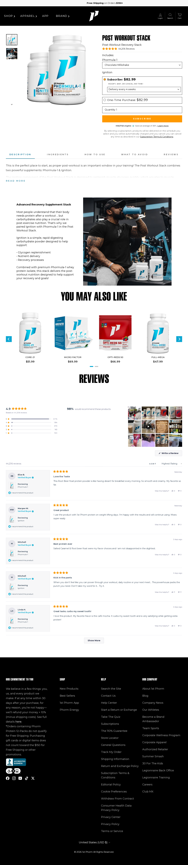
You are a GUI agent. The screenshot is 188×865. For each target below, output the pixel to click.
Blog (145, 695)
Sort (153, 464)
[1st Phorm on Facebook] (7, 778)
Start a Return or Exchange (119, 709)
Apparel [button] (27, 16)
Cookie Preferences (114, 791)
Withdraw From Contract (117, 798)
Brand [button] (61, 16)
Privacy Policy (110, 824)
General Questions (113, 745)
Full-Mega (157, 357)
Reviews (171, 154)
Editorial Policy (111, 784)
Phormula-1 (23, 487)
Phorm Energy (69, 709)
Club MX (147, 791)
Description (20, 154)
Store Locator (110, 738)
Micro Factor (72, 357)
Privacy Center (110, 817)
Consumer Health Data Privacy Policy (116, 808)
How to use (95, 154)
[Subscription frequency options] (142, 89)
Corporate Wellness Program (161, 735)
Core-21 (30, 357)
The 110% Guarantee (114, 731)
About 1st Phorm (153, 688)
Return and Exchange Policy (120, 766)
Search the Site (111, 688)
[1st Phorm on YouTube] (20, 778)
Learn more (162, 126)
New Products (69, 688)
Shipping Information (115, 759)
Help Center (109, 702)
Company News (152, 702)
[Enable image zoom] (56, 70)
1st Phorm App (69, 702)
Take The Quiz (110, 716)
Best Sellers (67, 695)
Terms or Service (112, 831)
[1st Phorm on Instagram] (14, 778)
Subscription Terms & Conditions (156, 136)
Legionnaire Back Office (158, 770)
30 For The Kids (152, 763)
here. (18, 721)
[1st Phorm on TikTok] (26, 778)
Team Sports (150, 728)
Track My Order (111, 752)
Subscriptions (110, 723)
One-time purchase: (127, 100)
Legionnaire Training (156, 777)
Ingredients (58, 154)
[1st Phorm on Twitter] (33, 778)
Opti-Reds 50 (115, 357)
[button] (118, 49)
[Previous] (9, 339)
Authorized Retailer (155, 749)
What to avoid (134, 154)
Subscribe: (121, 79)
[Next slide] (12, 103)
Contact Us (108, 695)
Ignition (21, 520)
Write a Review (171, 454)
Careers (147, 784)
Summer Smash (153, 756)
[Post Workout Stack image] (11, 39)
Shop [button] (8, 16)
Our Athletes (150, 709)
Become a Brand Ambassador (153, 719)
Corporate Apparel (154, 742)
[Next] (179, 339)
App (45, 16)
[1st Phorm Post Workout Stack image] (11, 53)
